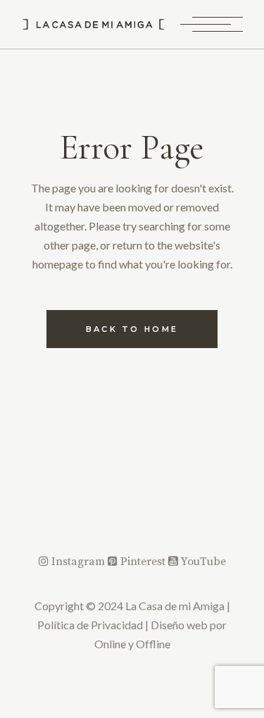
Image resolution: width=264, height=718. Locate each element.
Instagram (78, 562)
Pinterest (143, 562)
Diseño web (179, 624)
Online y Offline (132, 643)
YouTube (202, 562)
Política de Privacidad (90, 624)
